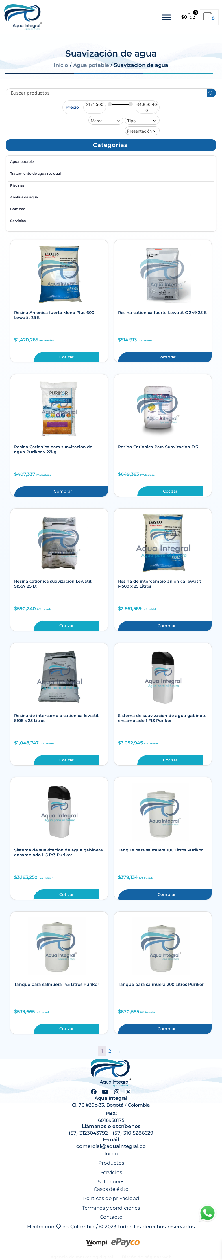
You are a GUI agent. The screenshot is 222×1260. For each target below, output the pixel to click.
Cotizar (66, 357)
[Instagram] (117, 1092)
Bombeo (17, 209)
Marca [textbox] (97, 120)
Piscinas (17, 185)
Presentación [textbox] (139, 131)
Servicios (18, 221)
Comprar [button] (167, 357)
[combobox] (105, 120)
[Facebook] (94, 1092)
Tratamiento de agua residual (35, 173)
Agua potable (91, 65)
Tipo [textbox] (131, 120)
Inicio (61, 65)
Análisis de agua (24, 197)
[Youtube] (105, 1092)
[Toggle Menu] (166, 17)
